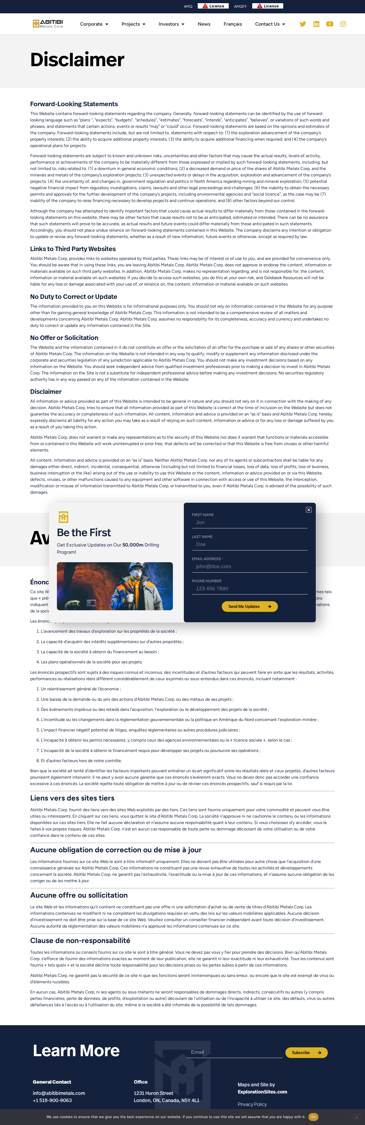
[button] (309, 510)
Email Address (207, 559)
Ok (313, 1117)
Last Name (202, 537)
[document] (182, 562)
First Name (203, 515)
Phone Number (207, 581)
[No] (356, 1116)
